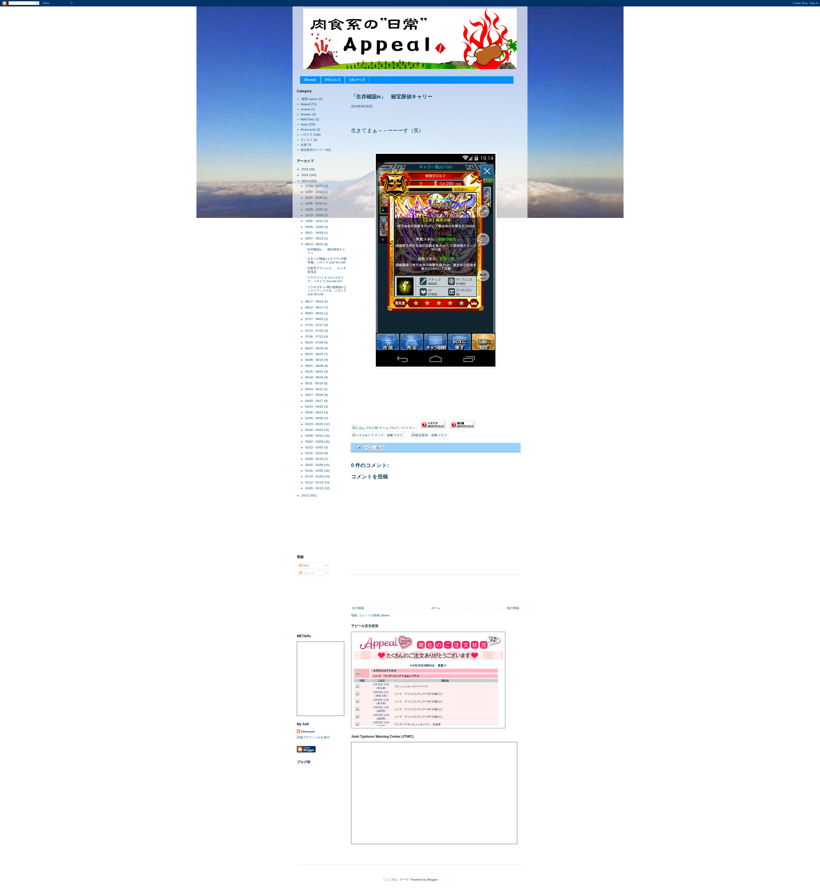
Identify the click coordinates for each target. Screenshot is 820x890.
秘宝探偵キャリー (313, 149)
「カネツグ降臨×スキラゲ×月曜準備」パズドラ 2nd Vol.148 (325, 260)
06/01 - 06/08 (314, 365)
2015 (305, 175)
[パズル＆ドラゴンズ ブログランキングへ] (433, 428)
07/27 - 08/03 (314, 319)
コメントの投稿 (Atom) (374, 615)
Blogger (432, 879)
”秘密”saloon (309, 99)
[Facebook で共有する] (378, 447)
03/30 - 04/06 (314, 418)
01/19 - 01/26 (314, 476)
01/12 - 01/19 (314, 482)
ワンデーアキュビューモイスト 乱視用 (417, 724)
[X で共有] (374, 447)
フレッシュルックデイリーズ (411, 686)
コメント (308, 573)
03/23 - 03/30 (314, 424)
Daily (304, 124)
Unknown (308, 731)
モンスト (307, 139)
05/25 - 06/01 (314, 371)
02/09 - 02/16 (314, 459)
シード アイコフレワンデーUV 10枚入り (418, 693)
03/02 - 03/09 (314, 441)
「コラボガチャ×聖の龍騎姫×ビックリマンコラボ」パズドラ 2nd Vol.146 (325, 290)
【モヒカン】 (333, 79)
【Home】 (310, 79)
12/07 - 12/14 (314, 192)
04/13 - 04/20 (314, 406)
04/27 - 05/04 (314, 395)
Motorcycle (308, 129)
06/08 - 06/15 (314, 359)
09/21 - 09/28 (314, 232)
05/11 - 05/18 (314, 383)
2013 (305, 495)
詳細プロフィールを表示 (313, 737)
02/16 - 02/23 (314, 453)
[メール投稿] (359, 447)
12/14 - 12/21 (314, 186)
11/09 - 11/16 (314, 203)
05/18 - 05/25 (314, 377)
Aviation (306, 114)
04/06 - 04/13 (314, 412)
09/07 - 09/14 (314, 238)
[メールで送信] (366, 447)
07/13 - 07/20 (314, 330)
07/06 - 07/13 (314, 336)
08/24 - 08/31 (314, 244)
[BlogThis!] (370, 447)
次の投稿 (358, 608)
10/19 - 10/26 (314, 215)
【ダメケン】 (357, 79)
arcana (305, 109)
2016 (305, 169)
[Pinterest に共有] (382, 447)
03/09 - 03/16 (314, 435)
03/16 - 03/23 (314, 430)
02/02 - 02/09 (314, 465)
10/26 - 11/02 (314, 209)
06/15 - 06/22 (314, 354)
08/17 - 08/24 (314, 301)
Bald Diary (308, 119)
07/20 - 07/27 (314, 325)
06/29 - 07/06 (314, 342)
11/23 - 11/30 (314, 197)
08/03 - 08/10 (314, 313)
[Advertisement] (435, 590)
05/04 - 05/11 (314, 389)
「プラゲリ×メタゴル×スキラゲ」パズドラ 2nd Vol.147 (324, 279)
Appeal (305, 104)
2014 (305, 181)
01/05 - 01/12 (314, 488)
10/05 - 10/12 (314, 221)
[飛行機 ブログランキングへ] (462, 428)
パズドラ (307, 134)
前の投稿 (513, 608)
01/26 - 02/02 (314, 470)
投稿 (305, 565)
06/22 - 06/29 (314, 348)
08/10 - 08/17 (314, 307)
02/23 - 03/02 (314, 447)
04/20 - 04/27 (314, 400)
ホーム (435, 608)
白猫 (304, 144)
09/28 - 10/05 (314, 227)
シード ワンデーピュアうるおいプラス (396, 675)
